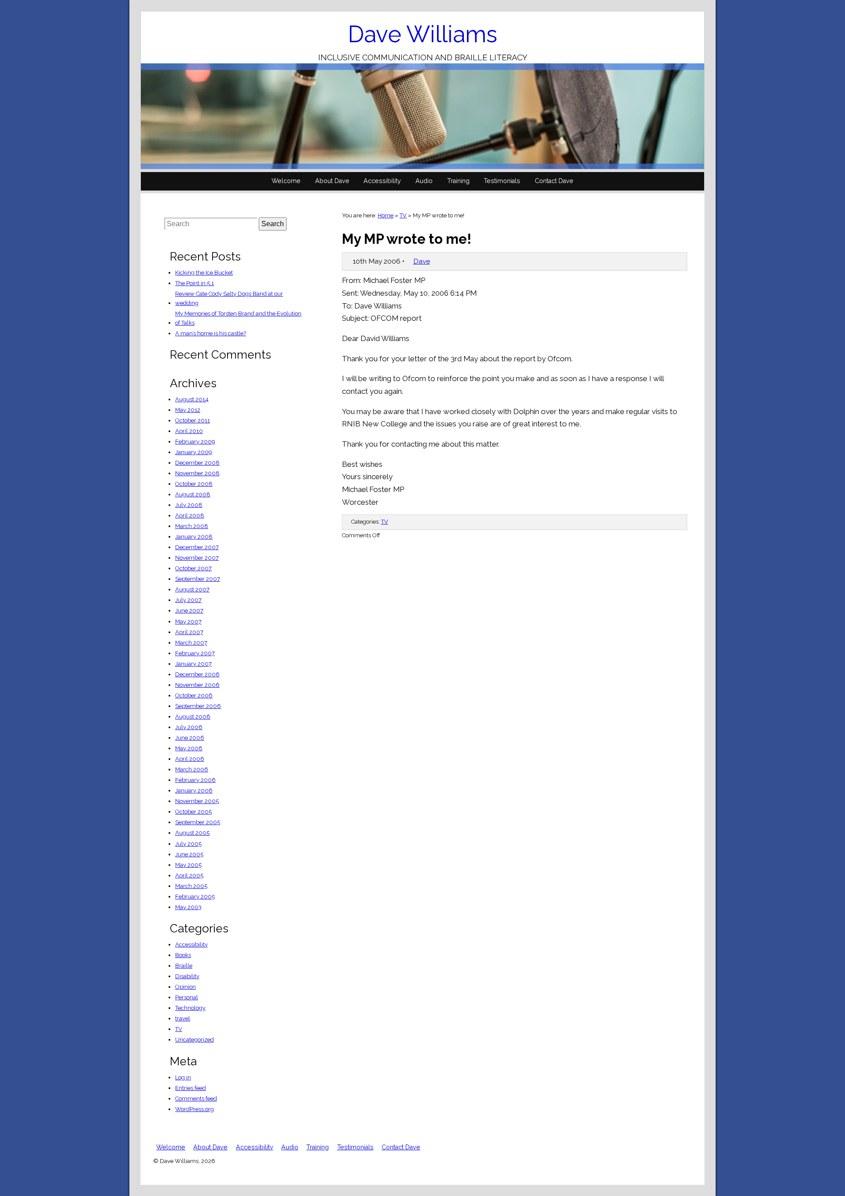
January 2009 (193, 452)
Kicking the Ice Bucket (204, 272)
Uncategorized (194, 1039)
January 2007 (193, 663)
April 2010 (189, 431)
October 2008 (194, 484)
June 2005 (189, 854)
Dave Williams (422, 34)
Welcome (286, 180)
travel (182, 1018)
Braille (183, 965)
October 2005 (193, 811)
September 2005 (197, 822)
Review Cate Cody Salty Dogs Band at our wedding (229, 298)
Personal (186, 997)
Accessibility (382, 180)
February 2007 (195, 653)
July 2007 (188, 600)
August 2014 (192, 399)
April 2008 (189, 515)
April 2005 (189, 875)
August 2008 (192, 494)
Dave (421, 261)
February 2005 (195, 896)
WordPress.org (194, 1109)
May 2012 (187, 410)
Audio (424, 180)
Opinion (185, 986)
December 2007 (197, 547)
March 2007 (191, 642)
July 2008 (188, 505)
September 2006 (198, 706)
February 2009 (195, 441)
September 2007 (197, 579)
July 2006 (188, 727)
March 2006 (191, 769)
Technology (190, 1008)
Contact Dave (554, 180)
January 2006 (194, 790)
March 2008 (191, 526)
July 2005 (188, 843)
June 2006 (189, 737)
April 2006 (189, 759)
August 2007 (192, 589)
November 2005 (197, 801)
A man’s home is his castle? (210, 333)
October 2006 (194, 695)
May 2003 (188, 907)
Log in (183, 1077)
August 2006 (192, 716)
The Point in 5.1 (194, 283)
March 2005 (191, 886)
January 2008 (194, 536)
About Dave (332, 180)
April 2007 (189, 632)
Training (458, 180)
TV (403, 215)
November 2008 (197, 473)
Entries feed (190, 1088)
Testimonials (502, 180)
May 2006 (188, 748)
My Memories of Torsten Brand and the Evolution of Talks (238, 318)
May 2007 (188, 621)
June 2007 (189, 610)
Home (385, 215)
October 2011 (192, 420)
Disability (187, 976)
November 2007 (197, 557)
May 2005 (188, 865)
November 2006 (197, 685)
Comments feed (196, 1098)
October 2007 (193, 568)
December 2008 (197, 462)
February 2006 (195, 780)
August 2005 (192, 832)
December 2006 (197, 674)
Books (183, 955)
